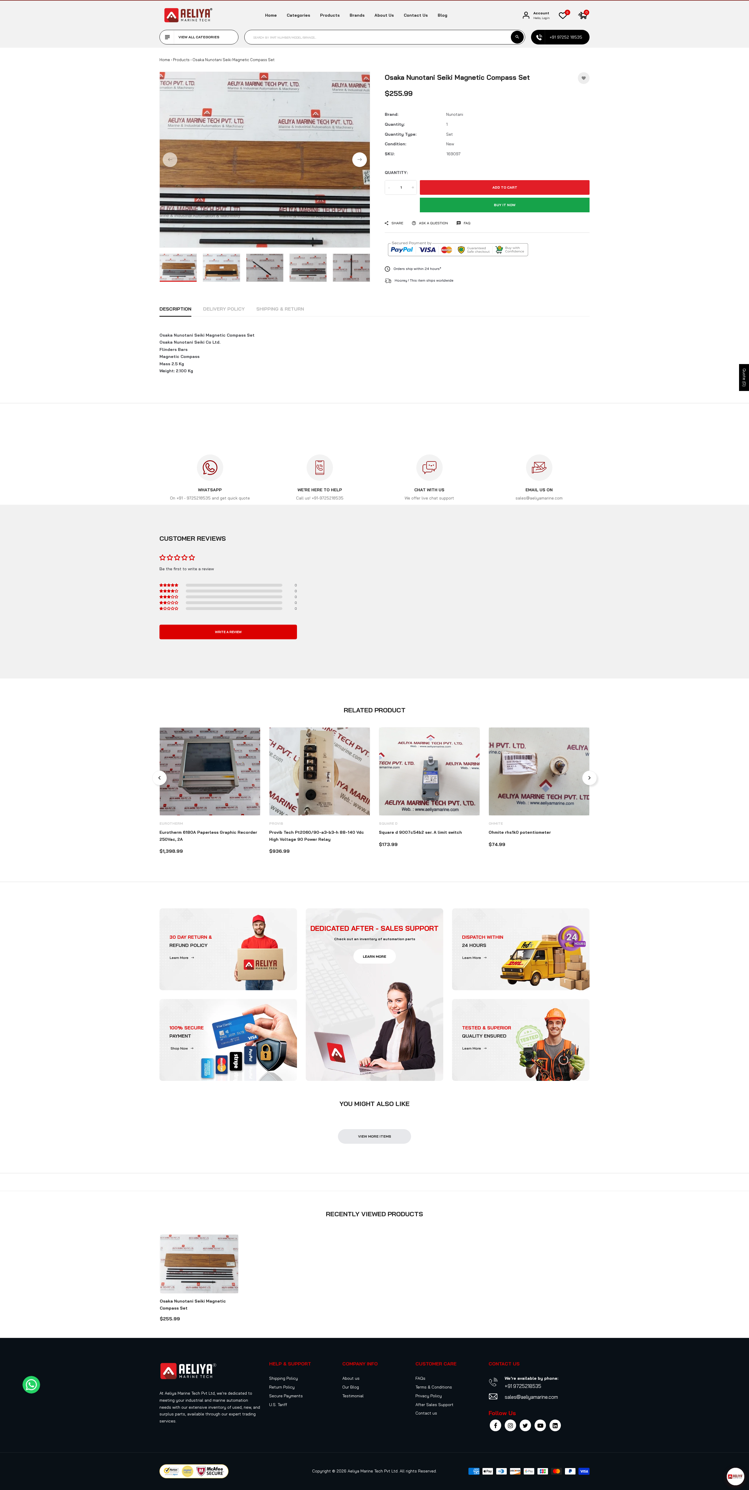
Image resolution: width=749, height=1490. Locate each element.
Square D (388, 823)
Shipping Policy (283, 1378)
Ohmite (496, 823)
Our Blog (350, 1387)
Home (271, 15)
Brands (357, 15)
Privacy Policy (428, 1395)
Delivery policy (224, 309)
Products (330, 15)
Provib (276, 823)
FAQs (420, 1378)
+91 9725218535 (523, 1386)
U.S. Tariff (278, 1404)
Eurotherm (171, 823)
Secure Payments (286, 1395)
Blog (442, 15)
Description (175, 309)
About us (384, 15)
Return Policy (282, 1387)
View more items (374, 1136)
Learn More (179, 957)
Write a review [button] (228, 632)
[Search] (517, 37)
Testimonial (353, 1395)
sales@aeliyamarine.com (531, 1397)
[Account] (526, 15)
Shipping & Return (280, 309)
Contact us (416, 15)
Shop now (179, 1048)
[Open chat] (735, 1476)
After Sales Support (434, 1404)
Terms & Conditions (433, 1387)
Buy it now (505, 205)
